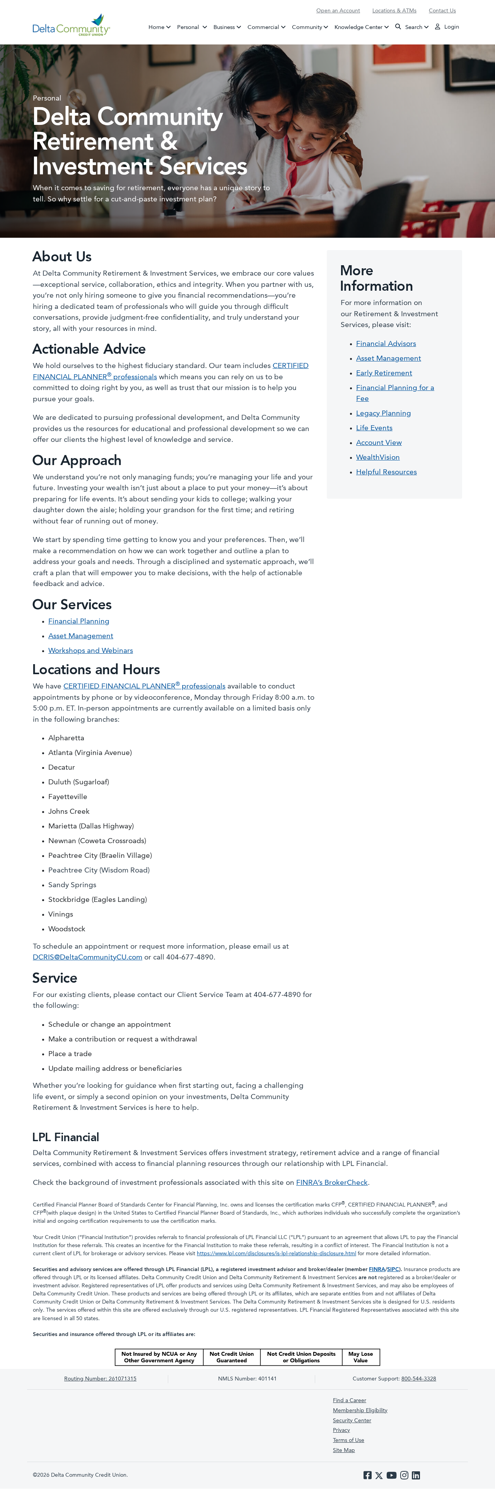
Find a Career (349, 1400)
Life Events (374, 428)
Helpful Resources (386, 472)
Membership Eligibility (360, 1410)
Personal (193, 27)
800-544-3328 (418, 1379)
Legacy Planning (383, 414)
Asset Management (80, 636)
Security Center (352, 1420)
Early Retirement (384, 373)
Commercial (263, 27)
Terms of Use (348, 1440)
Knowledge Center (358, 27)
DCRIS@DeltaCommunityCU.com (87, 957)
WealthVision (378, 458)
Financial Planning (78, 621)
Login (451, 27)
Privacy (341, 1430)
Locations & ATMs (394, 11)
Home (156, 27)
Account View (379, 443)
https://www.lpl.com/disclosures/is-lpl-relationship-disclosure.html (276, 1253)
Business (224, 27)
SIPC (393, 1269)
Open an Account (338, 11)
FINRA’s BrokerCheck (332, 1183)
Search (413, 27)
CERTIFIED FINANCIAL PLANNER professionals (144, 686)
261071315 (100, 1379)
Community (307, 27)
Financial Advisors (386, 344)
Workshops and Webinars (90, 651)
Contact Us (442, 11)
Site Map (344, 1450)
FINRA (377, 1269)
